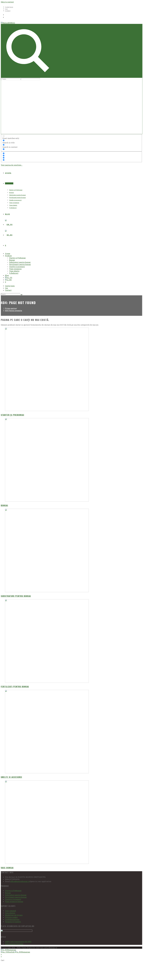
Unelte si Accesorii (13, 899)
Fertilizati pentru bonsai (15, 686)
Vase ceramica (15, 269)
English (11, 952)
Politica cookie (11, 917)
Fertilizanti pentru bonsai (20, 264)
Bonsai (12, 260)
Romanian (11, 950)
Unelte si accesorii (17, 267)
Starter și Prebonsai (12, 414)
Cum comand (10, 911)
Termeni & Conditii (13, 922)
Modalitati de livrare (14, 915)
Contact (7, 11)
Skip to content (7, 2)
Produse (8, 256)
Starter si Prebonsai (17, 258)
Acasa (7, 253)
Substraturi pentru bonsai (20, 262)
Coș (6, 9)
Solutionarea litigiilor (14, 944)
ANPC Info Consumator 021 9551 (18, 941)
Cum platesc (10, 913)
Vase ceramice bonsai (14, 901)
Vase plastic (14, 271)
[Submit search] (21, 294)
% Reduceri (13, 273)
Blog (7, 275)
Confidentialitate (12, 919)
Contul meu (9, 7)
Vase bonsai (7, 867)
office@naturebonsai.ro (20, 881)
